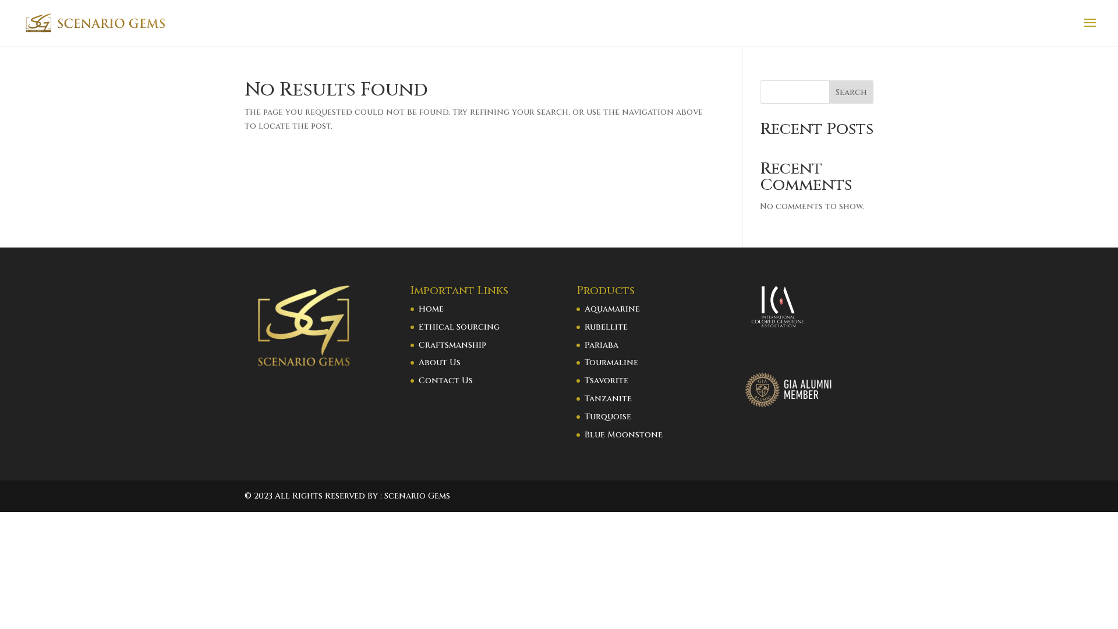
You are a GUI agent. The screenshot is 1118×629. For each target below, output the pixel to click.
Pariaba (601, 345)
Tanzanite (608, 398)
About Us (440, 362)
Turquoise (608, 416)
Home (431, 308)
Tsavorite (606, 380)
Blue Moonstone (624, 434)
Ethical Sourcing (459, 327)
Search (851, 92)
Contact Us (446, 380)
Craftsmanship (452, 345)
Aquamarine (612, 308)
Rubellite (606, 327)
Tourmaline (611, 362)
